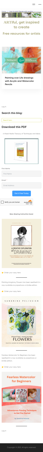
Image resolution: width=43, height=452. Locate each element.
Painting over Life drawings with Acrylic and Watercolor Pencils (19, 81)
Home (4, 11)
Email (4, 180)
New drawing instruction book (21, 214)
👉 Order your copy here (11, 272)
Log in (4, 107)
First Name (6, 168)
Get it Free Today (22, 193)
